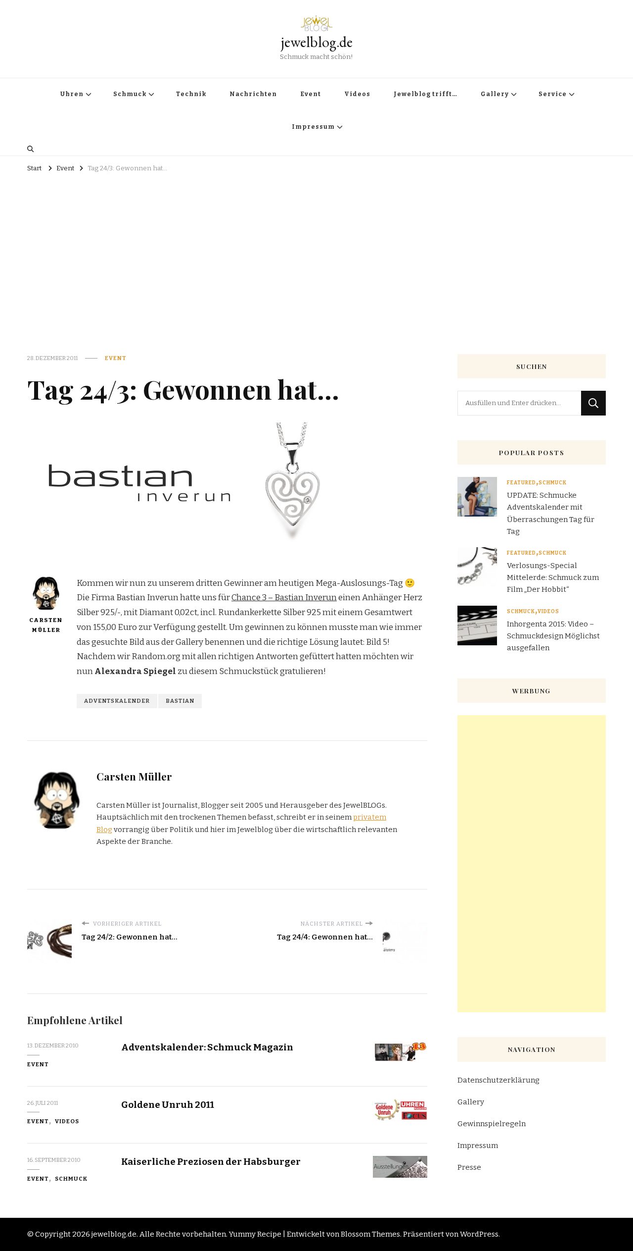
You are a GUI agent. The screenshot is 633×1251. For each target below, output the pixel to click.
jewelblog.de (317, 42)
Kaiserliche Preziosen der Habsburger (211, 1161)
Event (310, 94)
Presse (469, 1167)
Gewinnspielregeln (491, 1123)
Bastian (180, 700)
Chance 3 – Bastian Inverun (284, 597)
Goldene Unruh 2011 (167, 1104)
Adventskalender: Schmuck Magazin (207, 1047)
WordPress (479, 1234)
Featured (521, 483)
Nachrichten (253, 94)
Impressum (313, 126)
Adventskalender (117, 700)
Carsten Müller (45, 625)
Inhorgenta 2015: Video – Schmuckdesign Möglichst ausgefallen (553, 636)
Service (553, 94)
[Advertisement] (316, 250)
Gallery (495, 94)
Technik (191, 94)
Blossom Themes (370, 1234)
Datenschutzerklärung (498, 1080)
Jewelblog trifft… (425, 94)
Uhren (72, 94)
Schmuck (129, 94)
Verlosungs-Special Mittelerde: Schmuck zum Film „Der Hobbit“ (553, 577)
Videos (357, 94)
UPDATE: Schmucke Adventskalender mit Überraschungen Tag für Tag (550, 513)
